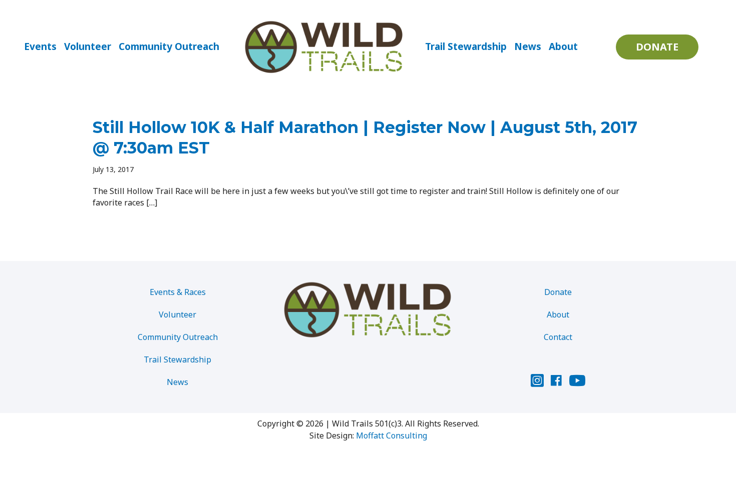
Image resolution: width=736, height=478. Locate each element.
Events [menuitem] (40, 46)
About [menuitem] (563, 46)
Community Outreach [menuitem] (169, 46)
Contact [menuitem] (558, 337)
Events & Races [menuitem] (178, 292)
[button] (657, 47)
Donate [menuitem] (558, 292)
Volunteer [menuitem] (87, 46)
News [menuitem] (527, 46)
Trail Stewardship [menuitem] (466, 46)
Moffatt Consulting (391, 435)
